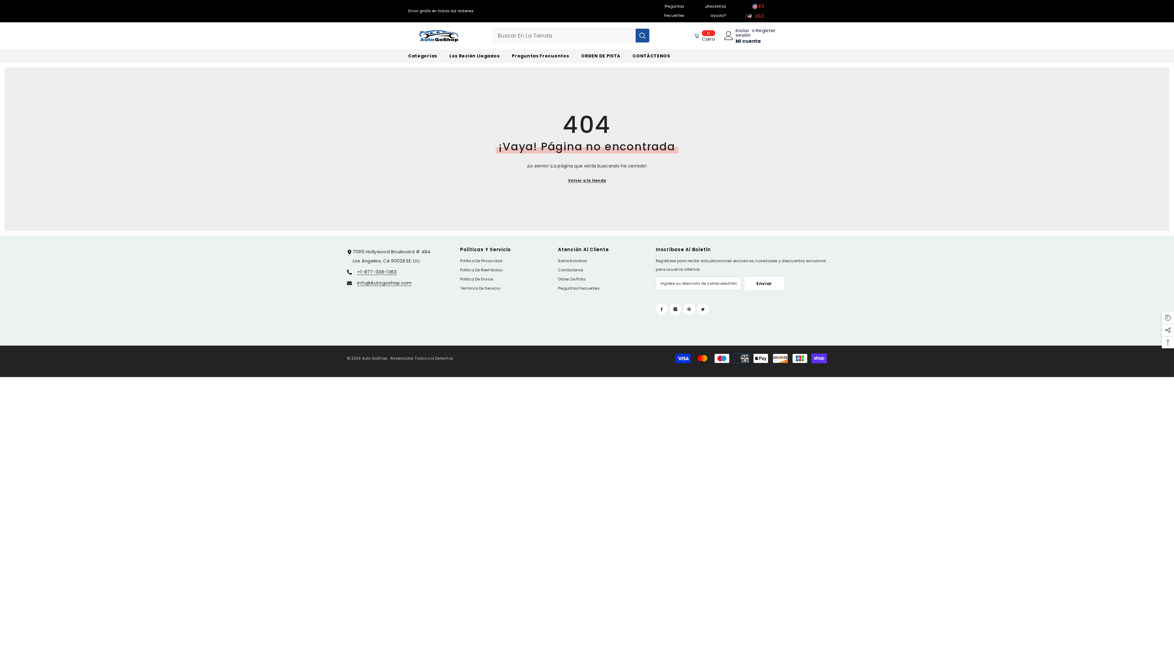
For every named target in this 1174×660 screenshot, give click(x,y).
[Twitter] (703, 309)
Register (765, 31)
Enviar (764, 283)
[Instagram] (675, 309)
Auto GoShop (375, 358)
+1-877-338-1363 (377, 272)
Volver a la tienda (587, 180)
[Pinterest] (689, 309)
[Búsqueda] (570, 35)
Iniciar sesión (743, 32)
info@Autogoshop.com (384, 283)
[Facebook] (661, 309)
